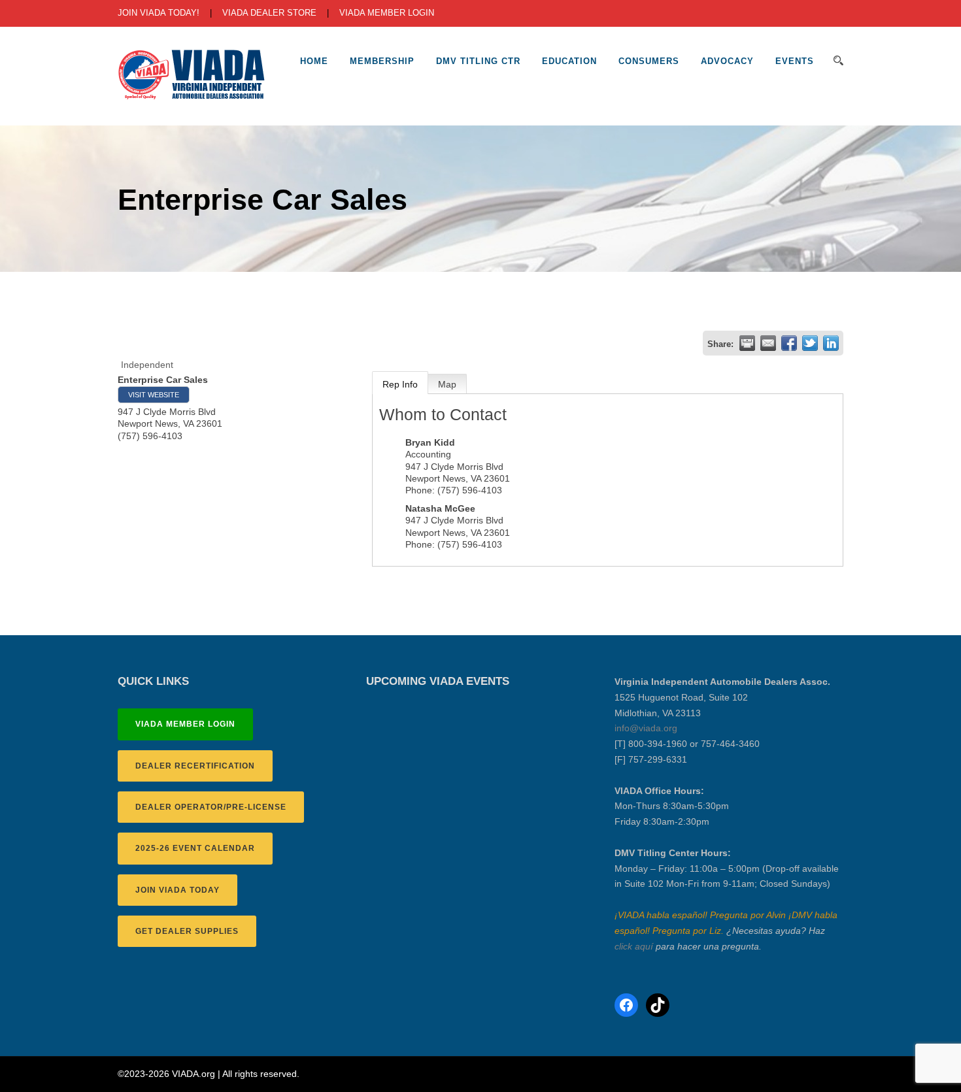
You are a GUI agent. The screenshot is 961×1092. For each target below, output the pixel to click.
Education (569, 61)
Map (447, 384)
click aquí (634, 946)
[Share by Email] (768, 343)
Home (314, 61)
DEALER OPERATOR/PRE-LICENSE (210, 807)
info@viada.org (646, 728)
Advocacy (727, 61)
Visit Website (153, 395)
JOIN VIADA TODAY (177, 890)
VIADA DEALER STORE (269, 13)
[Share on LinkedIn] (831, 343)
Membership (382, 61)
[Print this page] (747, 343)
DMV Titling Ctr (478, 61)
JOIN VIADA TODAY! (158, 13)
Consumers (648, 61)
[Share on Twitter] (810, 343)
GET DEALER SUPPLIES (187, 931)
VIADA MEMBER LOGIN (386, 13)
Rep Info (400, 384)
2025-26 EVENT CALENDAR (195, 848)
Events (794, 61)
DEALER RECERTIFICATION (195, 765)
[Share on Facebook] (789, 343)
